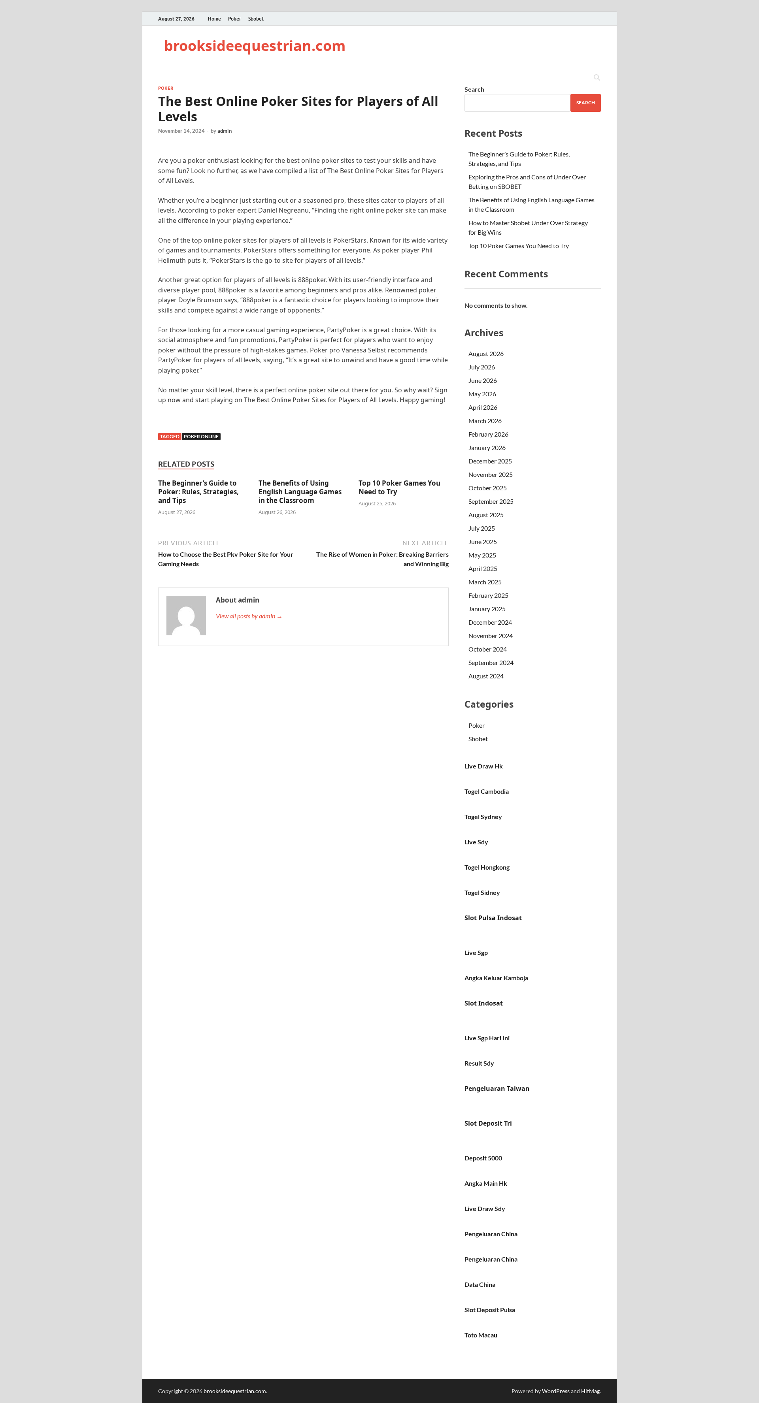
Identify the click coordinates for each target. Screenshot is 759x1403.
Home (214, 19)
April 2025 (482, 568)
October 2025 (487, 488)
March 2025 (485, 582)
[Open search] (597, 78)
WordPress (556, 1391)
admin (224, 131)
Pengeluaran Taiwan (497, 1088)
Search (474, 89)
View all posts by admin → (249, 616)
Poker (234, 19)
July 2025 (481, 528)
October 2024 (487, 649)
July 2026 (481, 367)
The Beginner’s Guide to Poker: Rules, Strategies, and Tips (198, 491)
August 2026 (486, 353)
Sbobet (256, 19)
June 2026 (482, 380)
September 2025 (491, 501)
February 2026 (488, 434)
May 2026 (482, 393)
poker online (201, 436)
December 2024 (490, 622)
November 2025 (490, 474)
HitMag (590, 1391)
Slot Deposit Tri (488, 1123)
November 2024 (490, 635)
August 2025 (486, 514)
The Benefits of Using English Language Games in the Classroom (300, 491)
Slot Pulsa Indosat (493, 917)
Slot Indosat (483, 1003)
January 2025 (487, 608)
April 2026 (482, 407)
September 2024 (491, 662)
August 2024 (486, 676)
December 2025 (490, 461)
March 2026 (485, 420)
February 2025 (488, 595)
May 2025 (482, 555)
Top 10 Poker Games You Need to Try (399, 487)
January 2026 (487, 447)
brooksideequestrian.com (255, 45)
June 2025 (482, 541)
